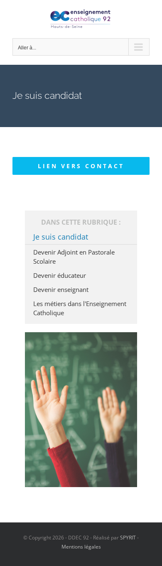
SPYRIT (128, 537)
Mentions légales (81, 546)
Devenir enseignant (60, 289)
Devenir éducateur (59, 275)
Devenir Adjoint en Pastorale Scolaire (74, 256)
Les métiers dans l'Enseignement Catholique (79, 308)
